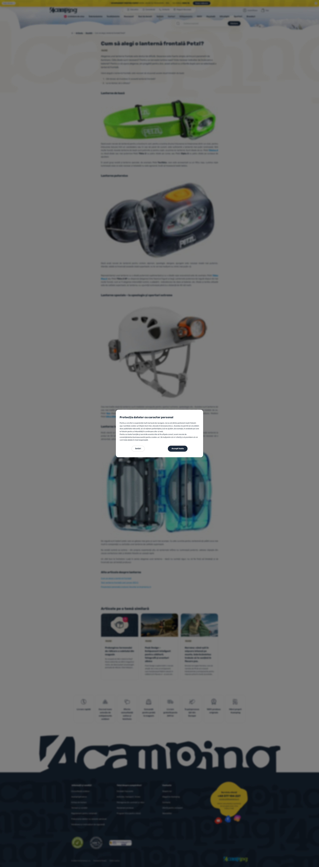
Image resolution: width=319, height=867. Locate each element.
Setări (138, 448)
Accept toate (178, 448)
